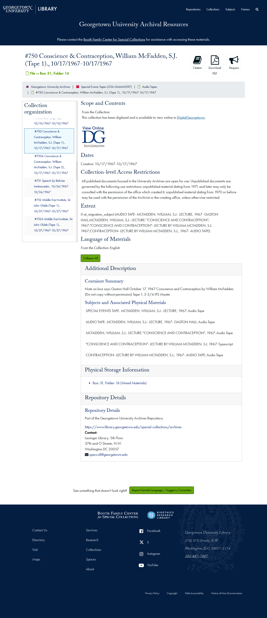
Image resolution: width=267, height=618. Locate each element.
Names (245, 9)
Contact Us (39, 530)
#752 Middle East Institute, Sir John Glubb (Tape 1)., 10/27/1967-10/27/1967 (52, 205)
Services (91, 530)
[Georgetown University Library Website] (30, 8)
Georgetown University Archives (50, 87)
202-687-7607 (196, 556)
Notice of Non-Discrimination (226, 593)
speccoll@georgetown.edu (108, 454)
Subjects (230, 9)
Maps (36, 559)
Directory (38, 540)
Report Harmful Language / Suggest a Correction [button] (161, 490)
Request (234, 68)
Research (92, 540)
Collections (213, 9)
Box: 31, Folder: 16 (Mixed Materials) (120, 383)
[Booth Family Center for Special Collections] (118, 514)
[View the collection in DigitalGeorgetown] (94, 147)
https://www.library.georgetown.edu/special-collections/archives (133, 427)
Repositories (193, 9)
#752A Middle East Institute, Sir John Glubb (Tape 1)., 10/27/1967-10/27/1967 (53, 224)
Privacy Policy (152, 593)
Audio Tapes (149, 87)
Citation (197, 68)
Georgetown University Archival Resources (133, 25)
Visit (35, 550)
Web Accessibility (194, 593)
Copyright (172, 593)
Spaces (91, 559)
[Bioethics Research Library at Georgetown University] (160, 514)
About (90, 569)
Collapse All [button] (90, 258)
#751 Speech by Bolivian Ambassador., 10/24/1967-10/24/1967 (51, 186)
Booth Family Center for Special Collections (114, 39)
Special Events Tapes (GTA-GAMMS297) (106, 87)
